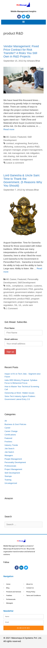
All (7, 137)
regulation (8, 305)
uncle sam (28, 305)
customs (38, 286)
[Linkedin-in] (21, 568)
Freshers (8, 442)
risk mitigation (32, 153)
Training (8, 480)
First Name (9, 328)
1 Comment (12, 308)
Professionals (10, 466)
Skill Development (26, 282)
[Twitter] (23, 17)
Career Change (11, 431)
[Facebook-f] (17, 568)
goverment (8, 292)
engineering (21, 143)
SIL (16, 305)
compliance (17, 286)
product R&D (33, 146)
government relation (25, 292)
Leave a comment (15, 163)
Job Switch (9, 452)
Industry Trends (11, 445)
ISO (10, 295)
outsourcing (20, 146)
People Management (13, 459)
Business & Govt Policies (15, 424)
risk (5, 153)
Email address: (11, 339)
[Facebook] (19, 17)
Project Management (13, 469)
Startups (8, 476)
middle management (24, 295)
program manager (12, 150)
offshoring (8, 146)
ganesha (38, 289)
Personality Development (15, 462)
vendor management (22, 159)
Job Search (9, 448)
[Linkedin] (28, 17)
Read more (8, 129)
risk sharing (9, 156)
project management (32, 150)
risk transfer (21, 156)
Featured (21, 137)
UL (20, 305)
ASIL (8, 286)
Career (13, 137)
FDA (31, 289)
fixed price (33, 143)
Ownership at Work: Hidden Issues (19, 393)
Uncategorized (11, 483)
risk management (16, 153)
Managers (9, 455)
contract (10, 143)
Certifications (10, 435)
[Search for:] (23, 524)
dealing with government (15, 289)
